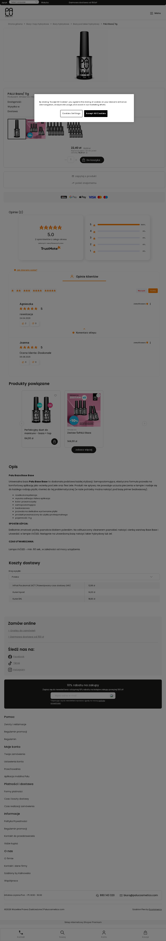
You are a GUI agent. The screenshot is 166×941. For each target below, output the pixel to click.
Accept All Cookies (96, 113)
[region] (84, 108)
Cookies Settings (71, 113)
